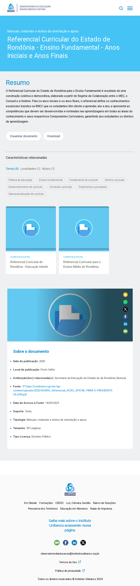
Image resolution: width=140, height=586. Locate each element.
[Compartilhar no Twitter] (125, 310)
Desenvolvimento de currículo (25, 186)
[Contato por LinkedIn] (74, 544)
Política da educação (20, 180)
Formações (46, 503)
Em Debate (30, 503)
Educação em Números (74, 508)
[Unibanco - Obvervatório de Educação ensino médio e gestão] (28, 11)
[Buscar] (123, 8)
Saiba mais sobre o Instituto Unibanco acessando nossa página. (70, 525)
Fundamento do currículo (83, 180)
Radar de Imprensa (101, 508)
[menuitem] (30, 503)
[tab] (12, 169)
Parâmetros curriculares (93, 186)
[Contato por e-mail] (57, 544)
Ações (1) (48, 168)
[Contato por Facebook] (66, 544)
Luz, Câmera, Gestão (78, 503)
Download (53, 136)
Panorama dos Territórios (43, 508)
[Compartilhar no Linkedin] (125, 325)
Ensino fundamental (51, 180)
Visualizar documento (23, 136)
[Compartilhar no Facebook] (125, 318)
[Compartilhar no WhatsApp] (125, 303)
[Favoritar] (125, 296)
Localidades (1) (30, 168)
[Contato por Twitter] (83, 544)
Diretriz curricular (115, 180)
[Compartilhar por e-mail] (125, 332)
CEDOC (59, 503)
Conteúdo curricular (60, 186)
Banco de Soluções (104, 503)
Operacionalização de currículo (26, 193)
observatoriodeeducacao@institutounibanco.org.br (70, 553)
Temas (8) (12, 168)
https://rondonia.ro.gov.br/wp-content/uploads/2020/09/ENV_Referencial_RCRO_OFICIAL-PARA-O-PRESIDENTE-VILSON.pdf (63, 390)
